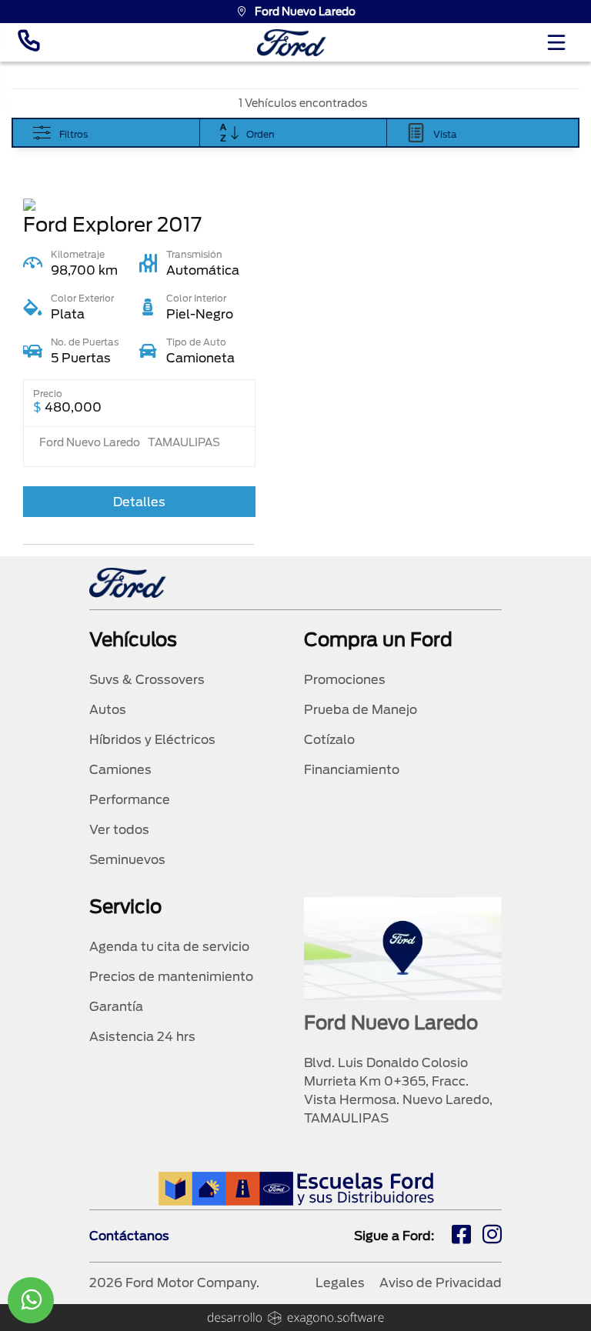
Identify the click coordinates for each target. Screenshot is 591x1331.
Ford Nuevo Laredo (305, 11)
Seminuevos (127, 859)
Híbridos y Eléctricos (152, 739)
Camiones (120, 769)
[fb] (461, 1236)
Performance (129, 799)
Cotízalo (329, 739)
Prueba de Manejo (360, 709)
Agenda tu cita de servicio (169, 946)
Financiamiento (351, 769)
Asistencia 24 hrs (142, 1036)
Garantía (116, 1006)
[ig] (492, 1236)
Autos (107, 709)
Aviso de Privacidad (440, 1283)
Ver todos (119, 829)
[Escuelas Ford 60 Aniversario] (295, 1188)
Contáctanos (129, 1236)
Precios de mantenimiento (171, 976)
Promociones (345, 679)
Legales (340, 1283)
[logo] (291, 42)
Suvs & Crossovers (147, 679)
